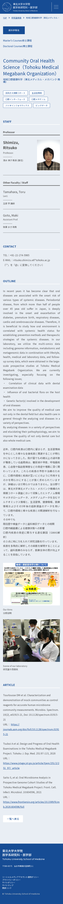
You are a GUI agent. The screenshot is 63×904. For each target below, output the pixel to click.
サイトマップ (7, 885)
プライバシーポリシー (11, 879)
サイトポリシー (8, 882)
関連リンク (6, 888)
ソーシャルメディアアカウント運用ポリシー (20, 877)
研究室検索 (16, 17)
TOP (5, 17)
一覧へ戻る (13, 819)
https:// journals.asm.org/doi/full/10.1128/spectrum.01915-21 (31, 729)
